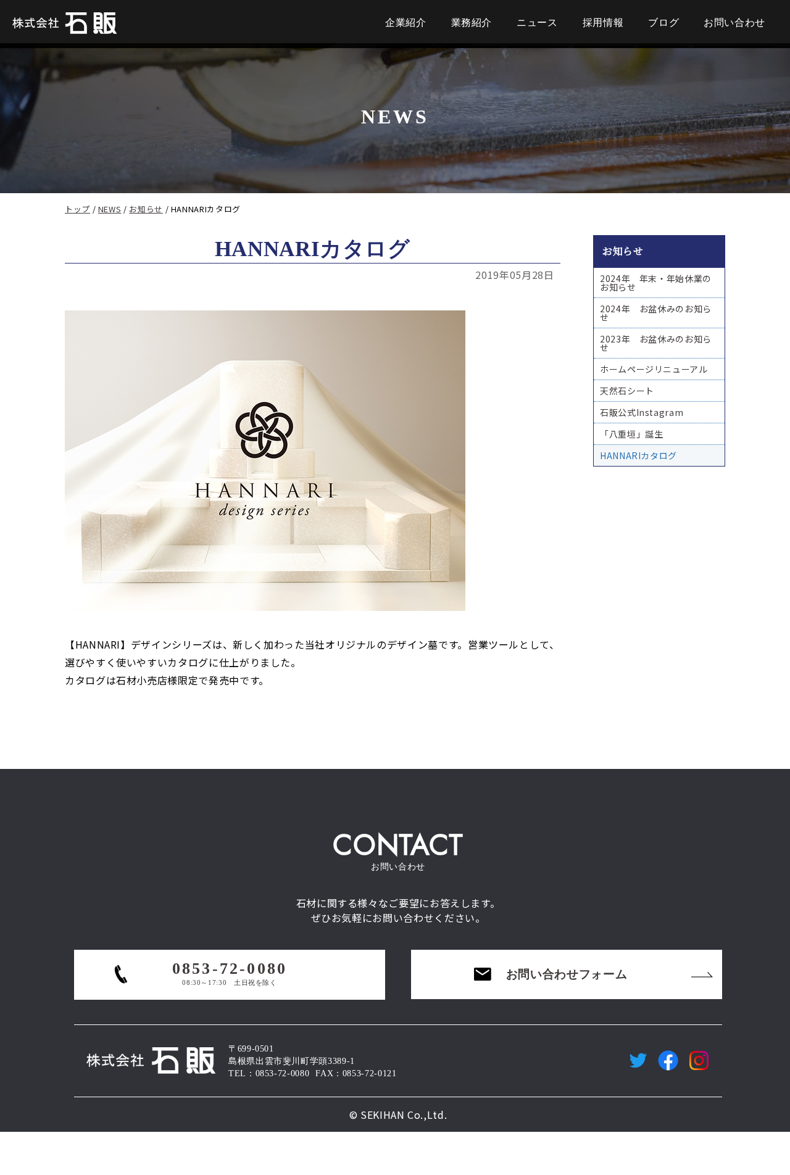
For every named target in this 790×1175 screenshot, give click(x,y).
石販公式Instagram (641, 412)
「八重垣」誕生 (631, 434)
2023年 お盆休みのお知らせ (656, 343)
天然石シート (627, 390)
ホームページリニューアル (654, 369)
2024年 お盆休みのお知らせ (656, 312)
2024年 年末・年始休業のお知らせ (656, 282)
